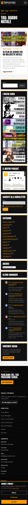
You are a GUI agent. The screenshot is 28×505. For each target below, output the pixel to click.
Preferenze (14, 497)
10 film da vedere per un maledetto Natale (13, 53)
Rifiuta (14, 493)
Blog (7, 10)
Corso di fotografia (6, 426)
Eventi (4, 227)
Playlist (5, 242)
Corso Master (5, 412)
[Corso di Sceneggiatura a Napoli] (14, 129)
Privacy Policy (15, 488)
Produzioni (6, 248)
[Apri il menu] (25, 2)
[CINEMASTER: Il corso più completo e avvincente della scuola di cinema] (14, 100)
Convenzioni (6, 225)
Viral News (6, 256)
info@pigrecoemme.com (8, 456)
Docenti (3, 429)
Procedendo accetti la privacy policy (14, 206)
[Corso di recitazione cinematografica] (14, 151)
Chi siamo (4, 433)
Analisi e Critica (7, 49)
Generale (5, 233)
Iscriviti (3, 468)
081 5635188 (7, 382)
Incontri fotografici (8, 236)
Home (2, 10)
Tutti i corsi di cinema (7, 419)
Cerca (4, 82)
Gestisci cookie (8, 358)
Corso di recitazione (7, 422)
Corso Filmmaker (6, 416)
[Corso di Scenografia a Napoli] (14, 144)
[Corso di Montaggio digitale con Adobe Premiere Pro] (14, 122)
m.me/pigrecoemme (7, 462)
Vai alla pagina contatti (9, 402)
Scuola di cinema (8, 250)
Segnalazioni (6, 253)
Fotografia (6, 230)
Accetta (14, 502)
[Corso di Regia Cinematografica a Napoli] (14, 115)
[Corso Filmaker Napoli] (14, 107)
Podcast (5, 245)
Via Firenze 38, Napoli (7, 444)
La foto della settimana (9, 239)
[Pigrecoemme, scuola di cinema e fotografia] (8, 2)
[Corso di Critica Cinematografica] (14, 136)
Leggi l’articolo (7, 71)
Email (4, 200)
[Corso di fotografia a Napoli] (14, 158)
